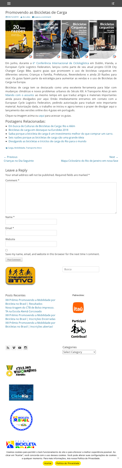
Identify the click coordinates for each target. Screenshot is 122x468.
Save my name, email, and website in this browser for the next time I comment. (52, 254)
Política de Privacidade (67, 463)
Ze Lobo (26, 17)
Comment (12, 180)
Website (10, 239)
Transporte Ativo (34, 147)
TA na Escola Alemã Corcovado (23, 311)
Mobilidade (19, 147)
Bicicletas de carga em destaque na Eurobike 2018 (38, 130)
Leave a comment (42, 17)
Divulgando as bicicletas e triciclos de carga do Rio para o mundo (47, 141)
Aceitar (48, 463)
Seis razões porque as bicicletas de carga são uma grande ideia (46, 137)
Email (9, 228)
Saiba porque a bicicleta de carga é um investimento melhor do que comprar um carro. (61, 133)
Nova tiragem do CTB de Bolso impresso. (29, 307)
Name (10, 217)
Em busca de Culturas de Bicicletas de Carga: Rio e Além (42, 126)
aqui (41, 115)
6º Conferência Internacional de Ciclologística (61, 63)
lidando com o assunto (19, 95)
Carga (10, 147)
